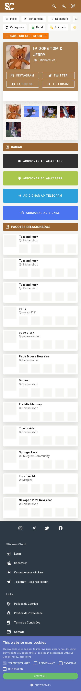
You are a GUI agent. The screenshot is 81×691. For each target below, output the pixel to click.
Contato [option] (19, 631)
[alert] (40, 663)
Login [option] (17, 553)
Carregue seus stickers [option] (29, 572)
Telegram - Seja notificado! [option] (31, 581)
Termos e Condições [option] (27, 622)
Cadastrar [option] (20, 563)
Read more (25, 656)
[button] (63, 6)
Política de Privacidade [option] (28, 613)
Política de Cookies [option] (26, 603)
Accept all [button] (40, 676)
